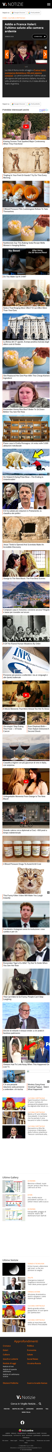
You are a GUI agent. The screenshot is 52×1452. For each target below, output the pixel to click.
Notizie (28, 1397)
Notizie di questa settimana (10, 1370)
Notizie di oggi (9, 1363)
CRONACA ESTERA (34, 1292)
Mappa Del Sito (17, 1409)
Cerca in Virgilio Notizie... (24, 1403)
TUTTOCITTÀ (17, 1435)
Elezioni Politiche (10, 1383)
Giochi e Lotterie (10, 1359)
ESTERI (30, 1195)
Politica (30, 1346)
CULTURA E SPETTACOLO (16, 18)
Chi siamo (5, 1440)
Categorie (29, 1409)
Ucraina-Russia (34, 1363)
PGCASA (44, 1433)
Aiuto (26, 1442)
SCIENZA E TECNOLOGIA (36, 1264)
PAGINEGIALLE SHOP (33, 1433)
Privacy (21, 1440)
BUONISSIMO (46, 1435)
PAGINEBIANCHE (7, 1435)
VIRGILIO (13, 1433)
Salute (30, 1354)
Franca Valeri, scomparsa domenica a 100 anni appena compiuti (25, 73)
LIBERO (7, 1433)
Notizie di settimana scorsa (11, 1375)
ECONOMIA (31, 1181)
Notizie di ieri (8, 1366)
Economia (31, 1350)
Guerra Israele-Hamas (37, 1383)
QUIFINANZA (37, 1435)
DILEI (23, 1435)
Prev (7, 54)
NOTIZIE (15, 4)
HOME (4, 18)
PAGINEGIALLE (21, 1433)
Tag (47, 1409)
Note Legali (14, 1440)
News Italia (26, 1412)
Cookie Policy (30, 1440)
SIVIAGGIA (29, 1435)
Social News (32, 1359)
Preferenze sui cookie (43, 1440)
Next (45, 54)
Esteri (5, 1350)
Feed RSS (7, 1409)
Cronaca (7, 1346)
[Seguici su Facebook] (22, 1423)
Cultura (6, 1354)
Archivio (39, 1409)
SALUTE (30, 1278)
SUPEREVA (26, 1437)
